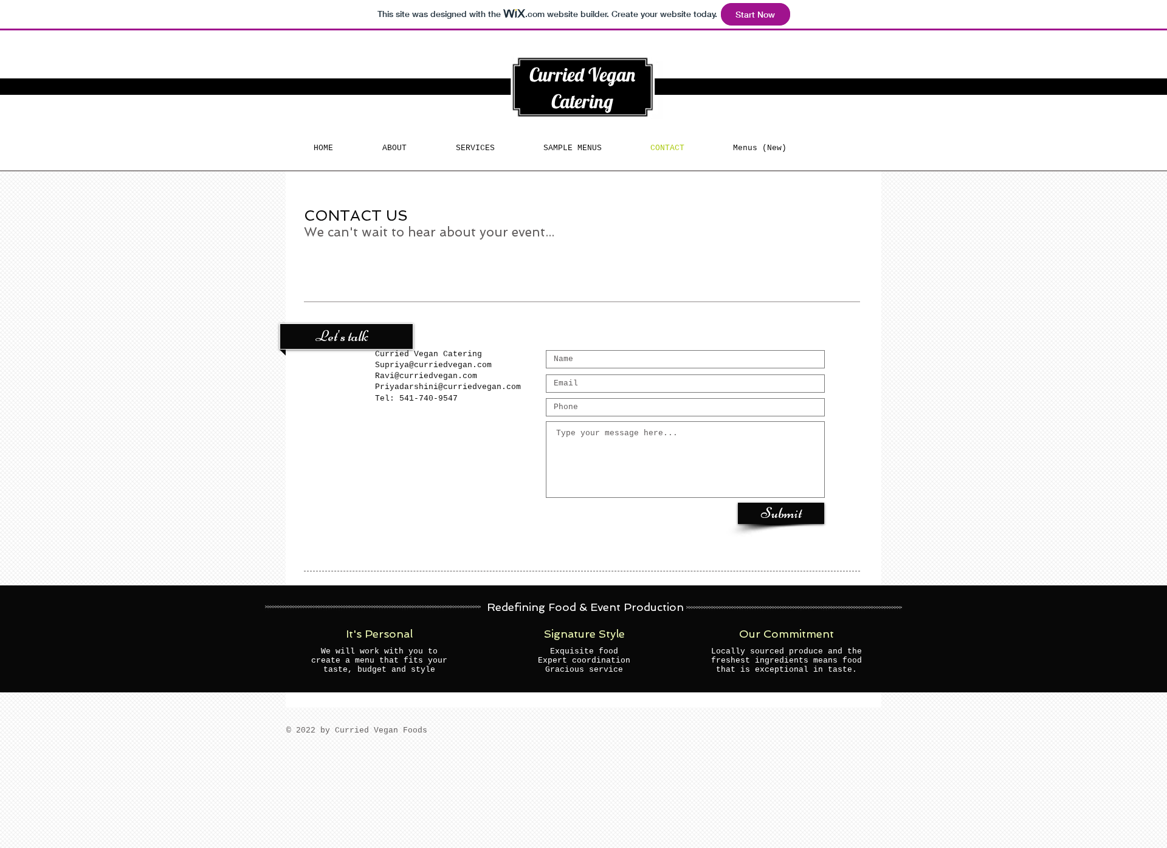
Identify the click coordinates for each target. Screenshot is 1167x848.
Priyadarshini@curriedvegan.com (448, 386)
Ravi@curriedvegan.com (426, 376)
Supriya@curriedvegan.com (433, 365)
